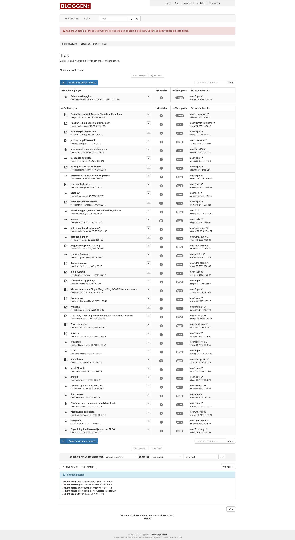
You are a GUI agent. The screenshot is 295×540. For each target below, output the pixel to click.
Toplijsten (200, 3)
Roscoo (77, 178)
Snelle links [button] (72, 18)
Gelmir (77, 222)
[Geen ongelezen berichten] (65, 114)
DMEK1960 (200, 236)
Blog (177, 3)
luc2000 (77, 248)
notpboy (77, 257)
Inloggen (187, 3)
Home (168, 3)
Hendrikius (78, 204)
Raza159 (199, 149)
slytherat (199, 306)
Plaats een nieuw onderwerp (82, 82)
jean (197, 192)
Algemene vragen (113, 99)
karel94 (77, 239)
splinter (198, 254)
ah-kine (77, 187)
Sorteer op (151, 456)
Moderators (77, 69)
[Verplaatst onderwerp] (65, 158)
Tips (64, 55)
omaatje (77, 161)
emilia (197, 219)
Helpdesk (155, 534)
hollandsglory (80, 301)
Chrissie (77, 196)
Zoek (230, 82)
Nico (76, 143)
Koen (76, 380)
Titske (198, 271)
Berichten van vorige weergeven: (96, 456)
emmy (76, 362)
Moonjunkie (200, 359)
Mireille (77, 134)
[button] (121, 456)
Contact (163, 534)
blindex (77, 292)
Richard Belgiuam (203, 122)
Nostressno (79, 169)
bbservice (199, 140)
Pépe (76, 99)
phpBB (136, 515)
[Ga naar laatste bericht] (201, 96)
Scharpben (79, 231)
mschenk (78, 318)
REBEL (77, 152)
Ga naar (227, 466)
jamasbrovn (79, 117)
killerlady (78, 309)
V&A (88, 18)
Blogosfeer (214, 3)
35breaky (78, 126)
